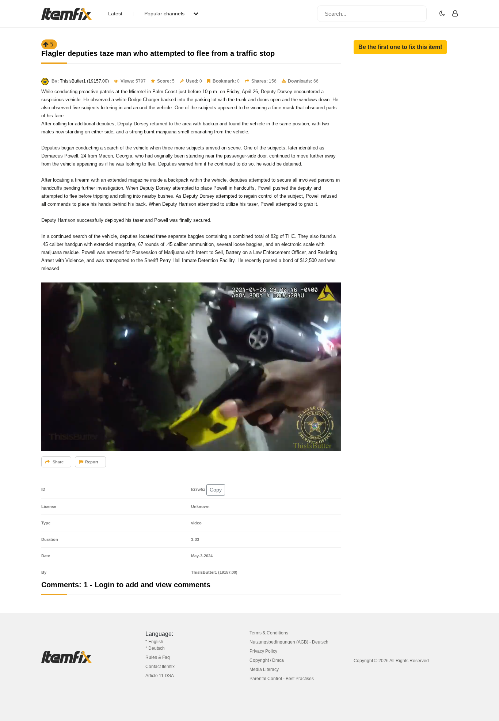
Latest (115, 13)
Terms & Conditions (269, 632)
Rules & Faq (157, 657)
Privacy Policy (263, 651)
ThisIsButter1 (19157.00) (84, 81)
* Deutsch (155, 648)
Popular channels (165, 13)
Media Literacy (264, 669)
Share (58, 462)
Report (91, 462)
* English (154, 641)
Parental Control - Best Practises (282, 678)
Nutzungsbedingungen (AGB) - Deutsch (289, 642)
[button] (400, 47)
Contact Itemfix (160, 666)
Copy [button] (216, 490)
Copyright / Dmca (267, 660)
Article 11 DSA (159, 675)
